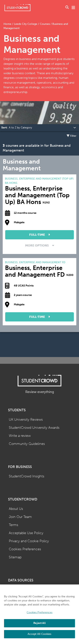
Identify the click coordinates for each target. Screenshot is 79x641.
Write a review (20, 436)
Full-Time (37, 234)
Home (7, 24)
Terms (13, 525)
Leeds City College (25, 24)
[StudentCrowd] (17, 7)
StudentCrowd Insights (26, 476)
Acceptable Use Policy (26, 533)
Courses (45, 24)
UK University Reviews (26, 420)
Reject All (39, 623)
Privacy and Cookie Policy (29, 541)
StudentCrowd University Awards (34, 428)
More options (37, 245)
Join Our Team (20, 517)
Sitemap (15, 557)
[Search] (67, 7)
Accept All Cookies (39, 634)
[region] (39, 612)
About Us (16, 509)
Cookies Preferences (25, 549)
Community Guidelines (27, 444)
